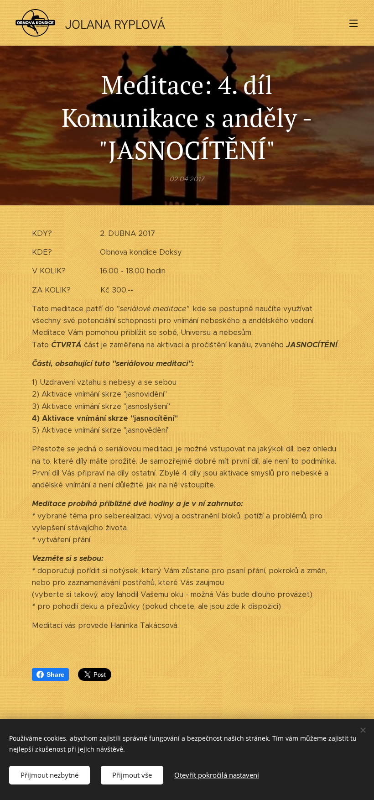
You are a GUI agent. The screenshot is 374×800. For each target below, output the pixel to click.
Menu (353, 23)
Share (55, 674)
